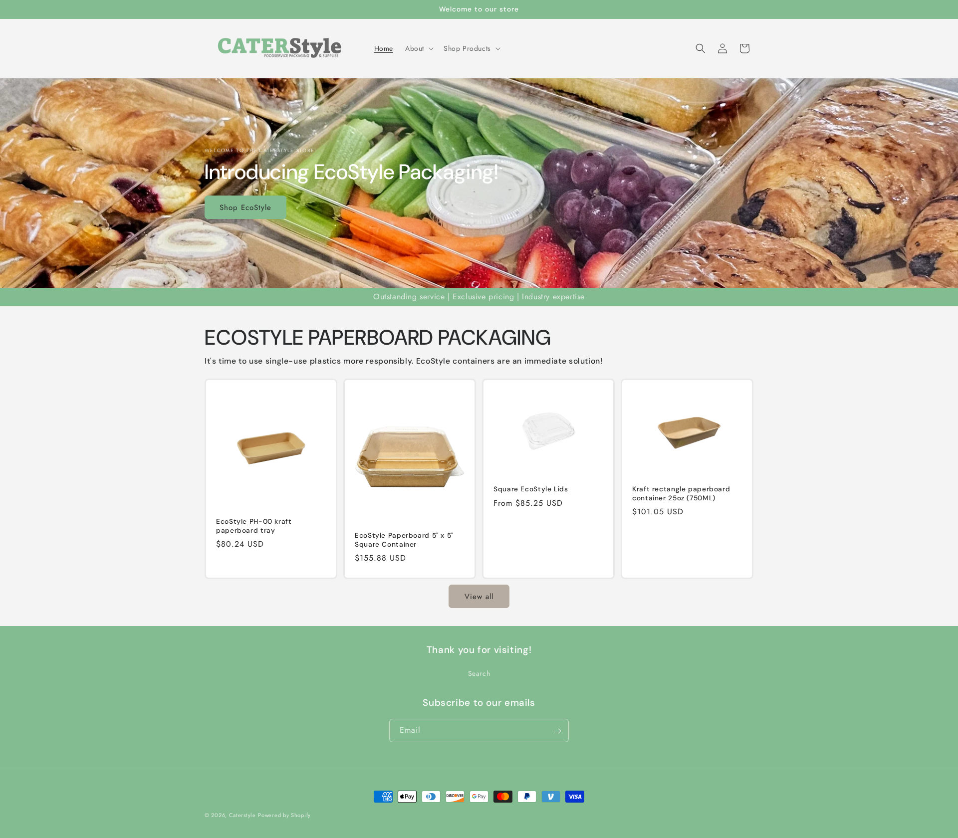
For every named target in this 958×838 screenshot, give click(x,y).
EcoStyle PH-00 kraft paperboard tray (254, 526)
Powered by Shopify (284, 815)
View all (479, 596)
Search (479, 673)
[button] (418, 48)
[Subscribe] (557, 731)
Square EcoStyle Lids (530, 489)
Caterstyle (242, 815)
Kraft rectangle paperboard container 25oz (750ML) (681, 493)
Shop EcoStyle (245, 207)
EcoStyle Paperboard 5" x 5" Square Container (404, 540)
